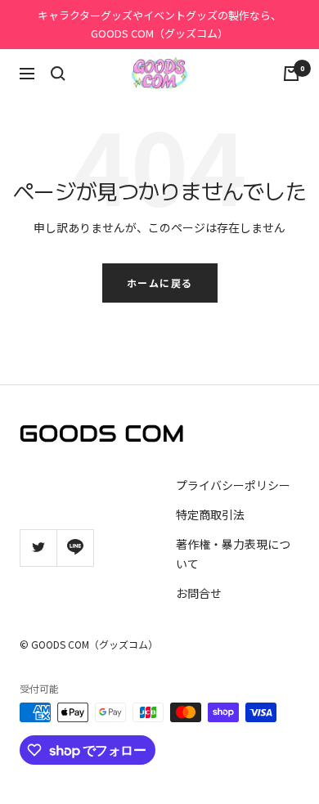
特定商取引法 (210, 514)
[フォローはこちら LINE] (74, 547)
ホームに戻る (160, 283)
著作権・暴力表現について (233, 554)
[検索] (58, 73)
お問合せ (199, 593)
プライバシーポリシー (233, 485)
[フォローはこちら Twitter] (38, 547)
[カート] (291, 73)
